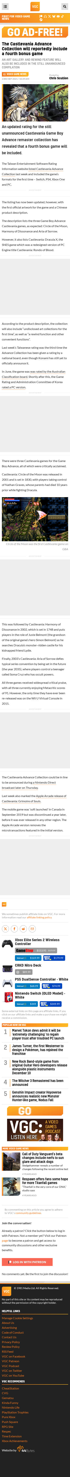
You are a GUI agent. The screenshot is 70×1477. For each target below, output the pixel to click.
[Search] (64, 6)
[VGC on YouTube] (58, 16)
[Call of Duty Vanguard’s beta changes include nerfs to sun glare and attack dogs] (11, 1161)
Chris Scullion (58, 78)
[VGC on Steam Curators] (41, 19)
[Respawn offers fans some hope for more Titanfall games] (11, 1186)
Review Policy (11, 1346)
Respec (6, 1431)
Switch (40, 179)
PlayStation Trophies (15, 1412)
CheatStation (10, 1388)
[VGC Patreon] (41, 16)
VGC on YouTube (13, 1375)
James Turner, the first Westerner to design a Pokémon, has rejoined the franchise (37, 1050)
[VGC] (35, 6)
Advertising (9, 1327)
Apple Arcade (10, 825)
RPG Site (7, 1426)
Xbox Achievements (14, 1441)
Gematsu (8, 1398)
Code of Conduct (13, 1332)
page (5, 1240)
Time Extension (12, 1436)
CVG (5, 1393)
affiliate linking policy (39, 917)
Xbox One (58, 179)
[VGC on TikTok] (62, 16)
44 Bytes (26, 1449)
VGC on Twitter (12, 1370)
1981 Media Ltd (26, 1288)
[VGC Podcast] (45, 16)
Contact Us (9, 1337)
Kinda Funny (10, 1402)
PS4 (48, 179)
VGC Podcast (10, 1366)
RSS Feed (7, 1351)
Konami (43, 358)
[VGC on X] (49, 16)
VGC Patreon (10, 1361)
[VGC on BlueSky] (53, 16)
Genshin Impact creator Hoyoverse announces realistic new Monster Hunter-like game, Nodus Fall (36, 1096)
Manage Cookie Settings (17, 1318)
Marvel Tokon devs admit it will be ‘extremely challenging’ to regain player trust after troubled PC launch (38, 1034)
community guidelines (28, 1213)
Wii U (35, 698)
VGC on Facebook (13, 1356)
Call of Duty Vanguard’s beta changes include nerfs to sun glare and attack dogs (43, 1158)
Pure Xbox (8, 1417)
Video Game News (16, 74)
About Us (8, 1322)
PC (9, 184)
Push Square (10, 1422)
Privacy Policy (11, 1342)
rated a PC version (13, 387)
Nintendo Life (10, 1407)
